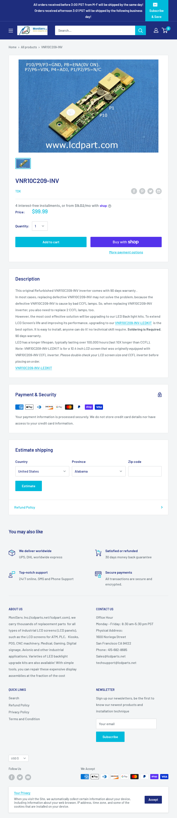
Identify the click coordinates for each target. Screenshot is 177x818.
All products (29, 47)
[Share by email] (159, 191)
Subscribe (110, 737)
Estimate (28, 486)
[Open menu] (11, 30)
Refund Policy (24, 507)
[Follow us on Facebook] (12, 777)
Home (13, 47)
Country (21, 461)
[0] (165, 30)
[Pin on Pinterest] (142, 191)
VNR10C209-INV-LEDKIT (133, 323)
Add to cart (51, 242)
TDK (18, 191)
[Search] (140, 30)
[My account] (156, 30)
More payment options (126, 252)
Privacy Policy (19, 712)
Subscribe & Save (156, 14)
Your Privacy (22, 793)
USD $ (15, 758)
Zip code (134, 461)
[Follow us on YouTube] (28, 777)
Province (79, 461)
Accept (153, 799)
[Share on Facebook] (134, 191)
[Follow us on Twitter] (20, 777)
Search (14, 698)
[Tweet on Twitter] (150, 191)
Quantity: (22, 226)
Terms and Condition (24, 719)
